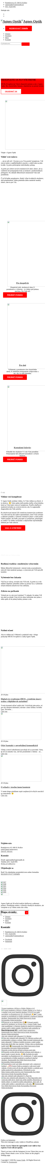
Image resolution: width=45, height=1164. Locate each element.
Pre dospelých (22, 283)
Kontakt (8, 40)
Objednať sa (11, 91)
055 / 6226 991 (10, 7)
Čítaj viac (4, 711)
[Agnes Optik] (11, 21)
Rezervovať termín (18, 28)
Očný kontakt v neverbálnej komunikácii (19, 745)
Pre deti (22, 365)
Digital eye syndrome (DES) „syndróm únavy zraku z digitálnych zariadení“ (21, 700)
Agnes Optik (20, 1160)
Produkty (8, 36)
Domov (7, 34)
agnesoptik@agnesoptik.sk (14, 5)
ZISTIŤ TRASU (7, 851)
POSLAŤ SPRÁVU (8, 864)
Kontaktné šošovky (22, 447)
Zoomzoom (13, 1162)
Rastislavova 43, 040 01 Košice (16, 3)
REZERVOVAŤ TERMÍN (10, 874)
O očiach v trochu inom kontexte (15, 787)
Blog (7, 38)
